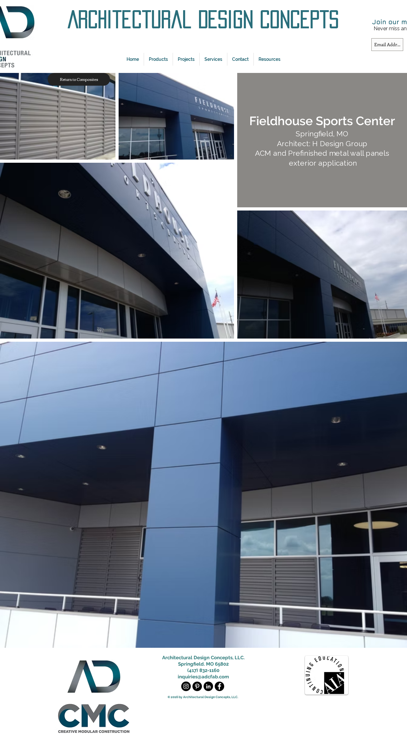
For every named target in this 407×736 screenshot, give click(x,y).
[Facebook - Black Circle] (219, 686)
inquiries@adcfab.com (203, 677)
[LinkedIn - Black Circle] (208, 686)
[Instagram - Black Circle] (186, 686)
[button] (158, 59)
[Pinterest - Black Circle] (197, 686)
